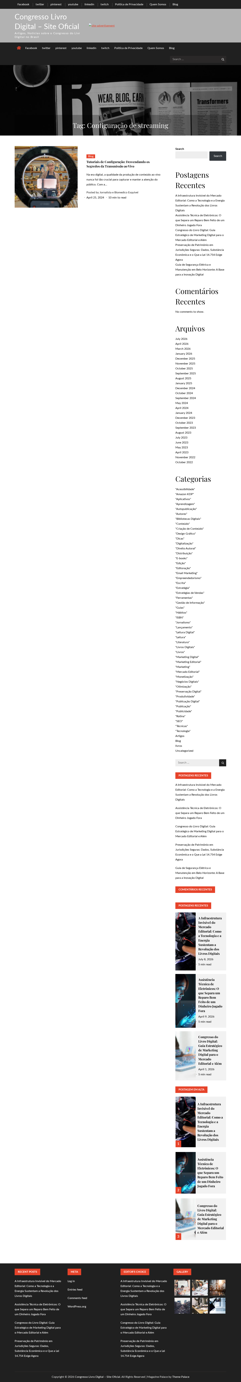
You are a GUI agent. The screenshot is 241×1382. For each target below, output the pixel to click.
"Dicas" (179, 538)
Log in (71, 1281)
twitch (105, 4)
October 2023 (184, 422)
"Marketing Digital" (187, 657)
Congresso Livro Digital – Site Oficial (97, 1376)
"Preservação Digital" (188, 691)
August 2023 (183, 432)
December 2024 (185, 388)
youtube (73, 4)
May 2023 (181, 447)
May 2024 (181, 403)
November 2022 (185, 457)
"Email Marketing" (186, 573)
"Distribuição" (184, 553)
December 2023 (185, 417)
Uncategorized (184, 750)
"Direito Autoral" (185, 548)
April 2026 (181, 343)
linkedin (89, 4)
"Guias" (180, 607)
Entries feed (75, 1289)
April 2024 (181, 408)
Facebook (23, 4)
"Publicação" (183, 706)
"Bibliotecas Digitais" (188, 518)
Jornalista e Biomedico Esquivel (119, 192)
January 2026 (183, 353)
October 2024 (184, 393)
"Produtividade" (185, 696)
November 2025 (185, 363)
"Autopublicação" (186, 509)
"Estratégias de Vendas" (189, 593)
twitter (40, 4)
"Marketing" (182, 667)
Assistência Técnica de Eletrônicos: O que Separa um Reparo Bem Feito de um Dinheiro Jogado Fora (199, 220)
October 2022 (184, 462)
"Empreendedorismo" (188, 578)
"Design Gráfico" (185, 533)
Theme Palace (180, 1376)
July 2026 (181, 339)
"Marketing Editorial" (188, 662)
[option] (200, 1119)
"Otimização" (183, 686)
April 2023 (181, 452)
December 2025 (185, 358)
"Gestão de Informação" (190, 602)
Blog (175, 4)
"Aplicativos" (183, 499)
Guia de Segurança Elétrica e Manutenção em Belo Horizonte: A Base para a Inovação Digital (199, 269)
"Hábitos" (181, 612)
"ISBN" (179, 617)
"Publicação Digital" (187, 701)
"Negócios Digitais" (187, 681)
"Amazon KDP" (184, 494)
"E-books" (181, 558)
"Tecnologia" (183, 731)
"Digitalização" (184, 543)
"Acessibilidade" (185, 489)
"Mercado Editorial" (187, 671)
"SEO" (179, 721)
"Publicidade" (183, 711)
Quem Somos (158, 4)
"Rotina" (180, 716)
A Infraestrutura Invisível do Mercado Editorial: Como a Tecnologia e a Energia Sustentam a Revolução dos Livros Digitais (210, 936)
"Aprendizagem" (185, 504)
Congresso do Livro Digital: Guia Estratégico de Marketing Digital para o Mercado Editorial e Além (199, 235)
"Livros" (180, 652)
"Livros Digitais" (185, 647)
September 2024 (185, 398)
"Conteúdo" (182, 523)
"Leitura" (180, 637)
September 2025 (185, 373)
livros (178, 745)
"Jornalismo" (183, 622)
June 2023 (181, 442)
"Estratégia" (182, 588)
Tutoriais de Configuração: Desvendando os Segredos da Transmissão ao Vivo (118, 164)
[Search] (222, 59)
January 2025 (183, 383)
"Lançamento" (184, 627)
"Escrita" (180, 583)
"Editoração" (183, 568)
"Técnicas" (181, 726)
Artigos (179, 736)
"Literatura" (182, 642)
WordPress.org (77, 1306)
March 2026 (183, 348)
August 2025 (183, 378)
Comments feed (77, 1298)
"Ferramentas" (184, 597)
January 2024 (183, 413)
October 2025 (184, 368)
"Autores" (181, 514)
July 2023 (181, 437)
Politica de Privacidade (129, 4)
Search (179, 149)
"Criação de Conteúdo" (189, 528)
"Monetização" (184, 676)
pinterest (56, 4)
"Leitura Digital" (185, 632)
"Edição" (180, 563)
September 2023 (185, 427)
